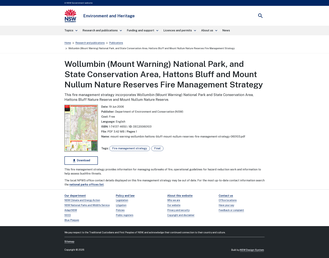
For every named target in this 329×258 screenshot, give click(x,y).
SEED (67, 215)
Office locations (228, 200)
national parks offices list (86, 184)
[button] (71, 30)
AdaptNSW (70, 210)
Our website (173, 205)
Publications (116, 42)
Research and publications (90, 42)
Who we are (173, 200)
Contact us (226, 195)
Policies (120, 210)
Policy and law (125, 195)
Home (67, 42)
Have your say (226, 205)
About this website (180, 195)
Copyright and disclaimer (180, 215)
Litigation (121, 205)
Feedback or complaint (231, 210)
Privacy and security (178, 210)
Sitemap (69, 241)
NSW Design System (252, 250)
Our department (75, 195)
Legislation (122, 200)
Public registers (124, 215)
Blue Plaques (71, 220)
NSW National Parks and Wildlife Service (87, 205)
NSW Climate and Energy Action (82, 200)
